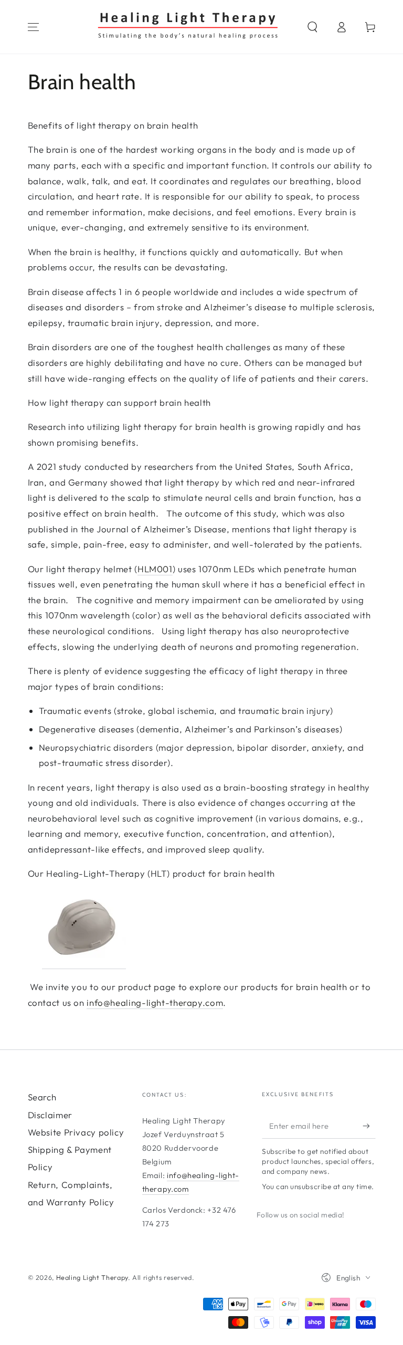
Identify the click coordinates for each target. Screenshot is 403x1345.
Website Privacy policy (76, 1132)
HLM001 (155, 568)
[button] (313, 27)
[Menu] (33, 27)
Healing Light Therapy (92, 1277)
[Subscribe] (369, 1125)
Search (42, 1096)
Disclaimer (50, 1114)
